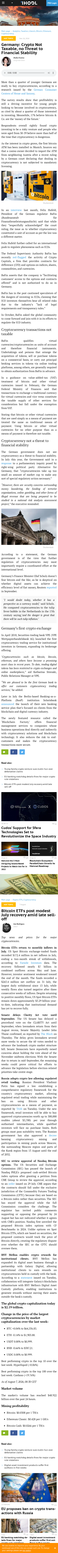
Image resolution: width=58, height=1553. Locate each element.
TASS (19, 1108)
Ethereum (47, 31)
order (11, 1183)
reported (52, 587)
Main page (5, 31)
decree (53, 1135)
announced (7, 704)
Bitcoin (39, 31)
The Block (47, 1034)
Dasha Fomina (18, 58)
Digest (15, 899)
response (6, 463)
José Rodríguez (18, 924)
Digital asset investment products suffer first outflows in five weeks (26, 1466)
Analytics (16, 31)
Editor (15, 927)
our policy (27, 1550)
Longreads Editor (19, 60)
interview (16, 210)
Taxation (24, 31)
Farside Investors (31, 962)
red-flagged (19, 257)
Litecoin (32, 31)
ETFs (21, 899)
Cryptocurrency (7, 33)
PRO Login (52, 3)
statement (26, 1277)
